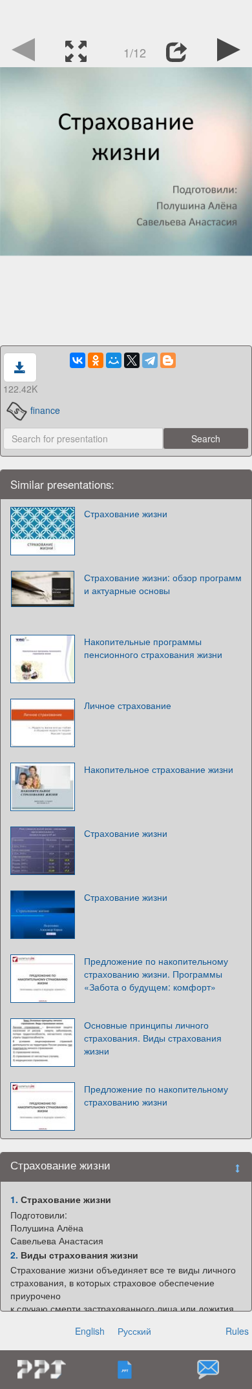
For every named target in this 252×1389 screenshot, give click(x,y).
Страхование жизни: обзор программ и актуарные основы (163, 584)
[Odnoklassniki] (95, 360)
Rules (237, 1330)
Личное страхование (127, 705)
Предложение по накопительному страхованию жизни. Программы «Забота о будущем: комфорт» (156, 973)
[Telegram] (150, 360)
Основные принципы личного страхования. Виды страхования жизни (153, 1037)
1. (14, 1199)
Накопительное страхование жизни (158, 769)
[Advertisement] (126, 16)
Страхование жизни (125, 513)
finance (45, 410)
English (90, 1330)
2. (14, 1254)
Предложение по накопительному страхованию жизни (156, 1095)
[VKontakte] (77, 360)
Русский (134, 1330)
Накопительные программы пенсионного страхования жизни (153, 648)
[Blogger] (168, 360)
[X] (132, 360)
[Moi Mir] (113, 360)
